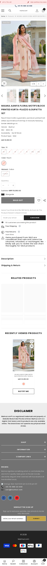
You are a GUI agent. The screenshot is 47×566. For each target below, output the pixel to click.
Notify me (23, 391)
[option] (23, 53)
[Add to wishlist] (32, 342)
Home (3, 16)
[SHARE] (44, 200)
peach (23, 383)
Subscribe (34, 218)
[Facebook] (3, 497)
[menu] (2, 10)
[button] (38, 84)
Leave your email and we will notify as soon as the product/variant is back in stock (21, 211)
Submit (36, 518)
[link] (39, 200)
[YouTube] (17, 497)
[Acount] (37, 10)
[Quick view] (32, 346)
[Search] (9, 10)
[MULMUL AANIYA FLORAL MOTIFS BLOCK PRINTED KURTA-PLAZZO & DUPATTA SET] (23, 355)
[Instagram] (10, 497)
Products (11, 16)
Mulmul (11, 127)
